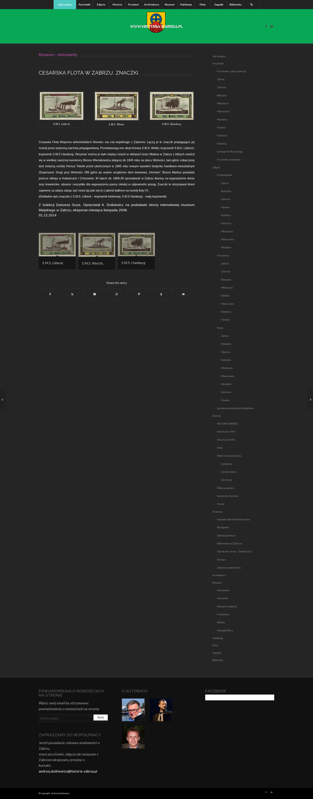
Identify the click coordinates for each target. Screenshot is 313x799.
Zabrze (220, 79)
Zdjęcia (216, 167)
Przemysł (217, 511)
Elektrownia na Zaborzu (229, 543)
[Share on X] (95, 294)
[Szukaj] (251, 4)
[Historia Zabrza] (156, 26)
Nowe (220, 327)
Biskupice (222, 95)
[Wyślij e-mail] (183, 294)
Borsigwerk (223, 527)
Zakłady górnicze (226, 535)
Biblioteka (217, 660)
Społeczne (226, 463)
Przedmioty (223, 614)
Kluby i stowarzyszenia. (229, 455)
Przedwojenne (224, 175)
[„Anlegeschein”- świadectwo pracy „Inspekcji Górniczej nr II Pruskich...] (3, 399)
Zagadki (216, 652)
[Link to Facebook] (266, 26)
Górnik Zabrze (228, 471)
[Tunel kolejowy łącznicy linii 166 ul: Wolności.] (310, 399)
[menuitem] (64, 4)
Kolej (219, 447)
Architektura (219, 575)
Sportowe (226, 479)
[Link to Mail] (271, 26)
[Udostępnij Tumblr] (161, 294)
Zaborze (221, 87)
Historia (216, 415)
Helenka (225, 295)
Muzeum (217, 582)
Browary (221, 559)
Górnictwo (222, 598)
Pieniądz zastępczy (227, 606)
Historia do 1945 (226, 431)
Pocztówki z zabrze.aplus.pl (231, 71)
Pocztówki (218, 63)
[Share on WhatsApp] (117, 294)
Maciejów (222, 119)
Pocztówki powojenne (228, 159)
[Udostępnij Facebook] (50, 294)
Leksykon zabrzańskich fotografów (235, 408)
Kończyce (222, 135)
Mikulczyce (223, 103)
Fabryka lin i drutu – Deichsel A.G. (234, 551)
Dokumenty (223, 590)
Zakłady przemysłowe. (229, 567)
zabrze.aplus (219, 56)
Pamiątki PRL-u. (225, 630)
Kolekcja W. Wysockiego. (230, 151)
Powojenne (223, 255)
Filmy (215, 645)
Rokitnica (222, 143)
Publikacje (217, 638)
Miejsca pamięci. (225, 488)
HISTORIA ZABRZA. (227, 423)
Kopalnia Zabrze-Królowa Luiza (233, 519)
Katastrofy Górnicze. (228, 496)
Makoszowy (223, 111)
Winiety (221, 622)
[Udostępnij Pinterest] (139, 294)
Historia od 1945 (226, 439)
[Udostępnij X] (72, 294)
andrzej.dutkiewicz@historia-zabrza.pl (68, 771)
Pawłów (221, 127)
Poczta (220, 504)
